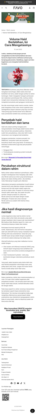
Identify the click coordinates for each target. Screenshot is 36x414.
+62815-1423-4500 (6, 332)
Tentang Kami (5, 362)
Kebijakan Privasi (6, 367)
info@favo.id (4, 334)
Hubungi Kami (5, 337)
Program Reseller (6, 372)
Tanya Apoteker (18, 316)
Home (3, 30)
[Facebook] (11, 383)
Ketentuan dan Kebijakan (18, 410)
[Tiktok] (21, 383)
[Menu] (2, 8)
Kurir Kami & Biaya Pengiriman (9, 349)
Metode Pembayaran (6, 352)
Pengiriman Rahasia (6, 347)
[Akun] (30, 8)
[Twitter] (24, 383)
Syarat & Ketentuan (6, 365)
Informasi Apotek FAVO (7, 379)
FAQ (2, 354)
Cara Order (4, 345)
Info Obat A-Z (5, 377)
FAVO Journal (11, 30)
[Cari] (6, 8)
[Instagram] (15, 383)
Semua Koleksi (5, 374)
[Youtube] (18, 383)
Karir (2, 370)
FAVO (20, 406)
